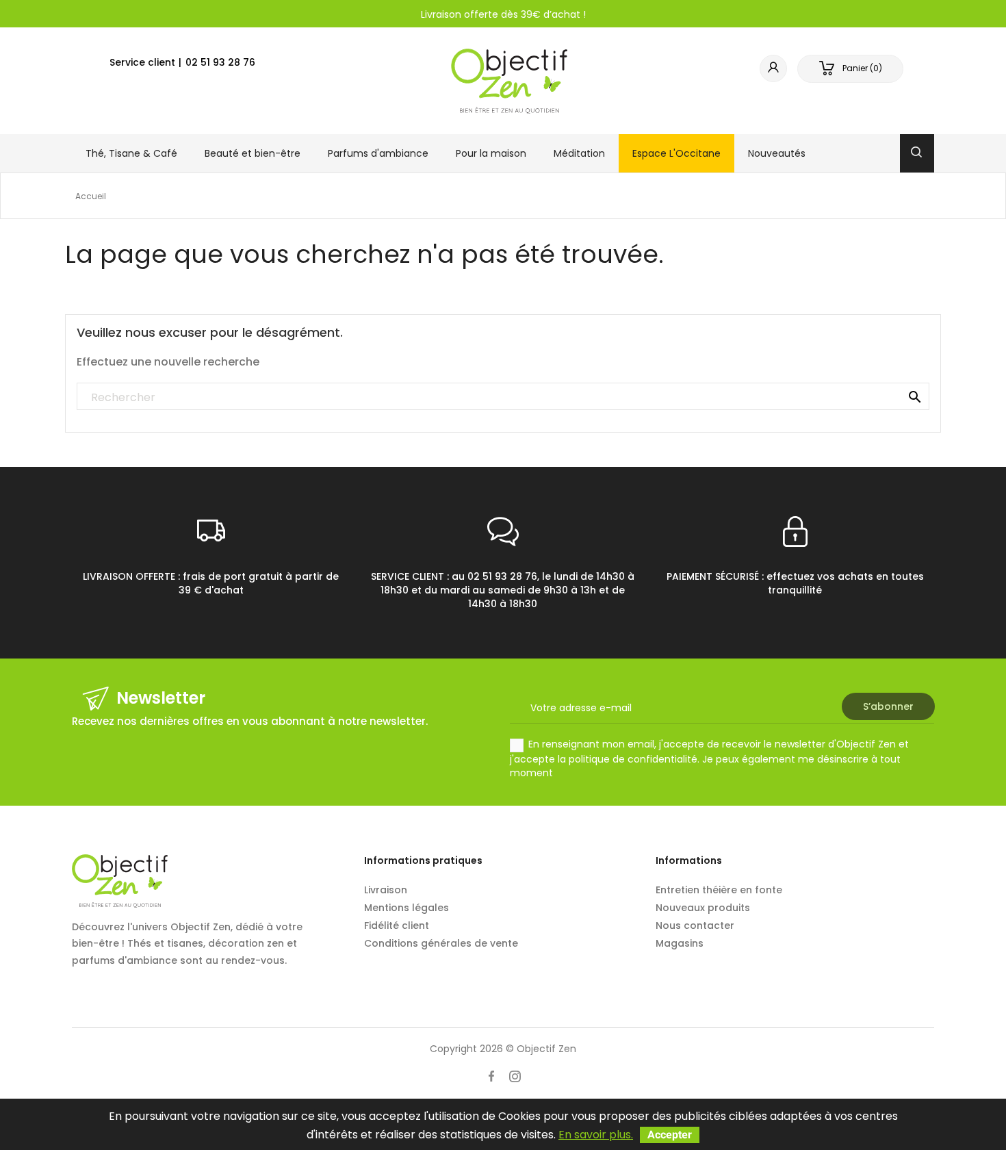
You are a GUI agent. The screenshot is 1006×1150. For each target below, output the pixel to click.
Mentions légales (406, 908)
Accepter (669, 1134)
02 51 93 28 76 (220, 62)
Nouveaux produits (703, 908)
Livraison (385, 890)
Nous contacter (695, 925)
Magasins (680, 943)
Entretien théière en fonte (719, 890)
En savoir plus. (595, 1134)
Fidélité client (396, 925)
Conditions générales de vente (441, 943)
